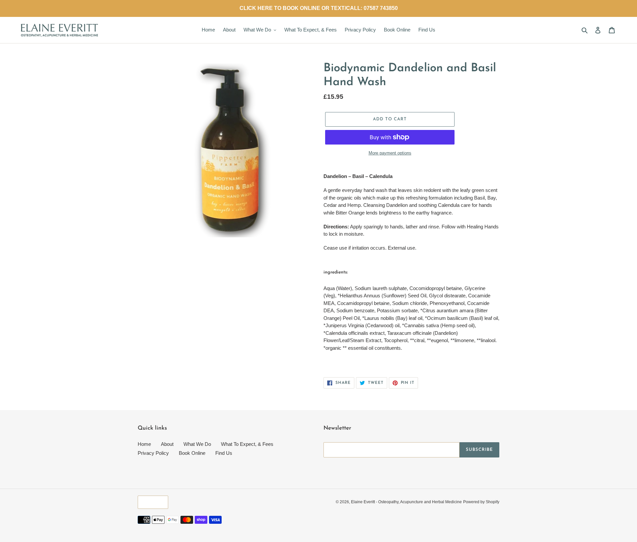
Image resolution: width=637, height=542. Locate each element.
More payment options (390, 153)
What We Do (197, 444)
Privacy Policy (153, 453)
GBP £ (151, 502)
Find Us (223, 453)
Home (144, 444)
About (167, 444)
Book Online (192, 453)
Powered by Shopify (481, 502)
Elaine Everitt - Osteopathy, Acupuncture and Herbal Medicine (406, 502)
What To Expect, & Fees (247, 444)
